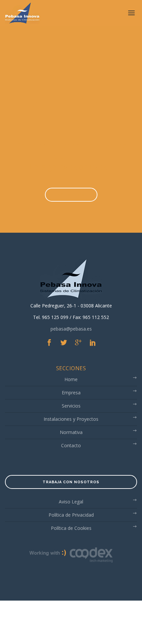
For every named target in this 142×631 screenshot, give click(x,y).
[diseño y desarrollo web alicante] (71, 556)
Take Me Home (71, 195)
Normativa (71, 434)
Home (71, 381)
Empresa (71, 394)
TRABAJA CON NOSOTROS (71, 484)
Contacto (71, 447)
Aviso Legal (71, 503)
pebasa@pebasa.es (71, 329)
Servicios (71, 407)
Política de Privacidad (71, 516)
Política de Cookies (71, 530)
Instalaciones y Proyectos (71, 420)
